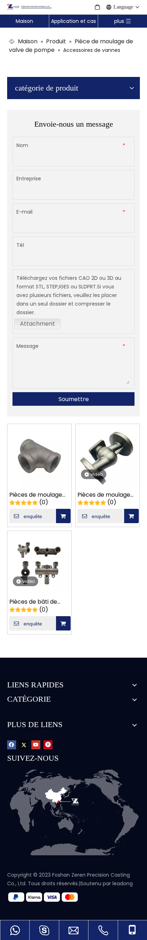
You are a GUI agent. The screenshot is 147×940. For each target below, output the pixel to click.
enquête (33, 516)
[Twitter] (23, 744)
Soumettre (74, 399)
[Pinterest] (48, 744)
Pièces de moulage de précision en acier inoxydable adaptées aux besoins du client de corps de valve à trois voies (38, 495)
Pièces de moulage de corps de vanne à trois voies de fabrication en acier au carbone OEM (106, 495)
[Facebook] (11, 744)
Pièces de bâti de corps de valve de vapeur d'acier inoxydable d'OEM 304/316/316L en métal (34, 602)
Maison (24, 21)
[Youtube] (35, 744)
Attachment (37, 324)
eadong (123, 883)
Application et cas (73, 21)
